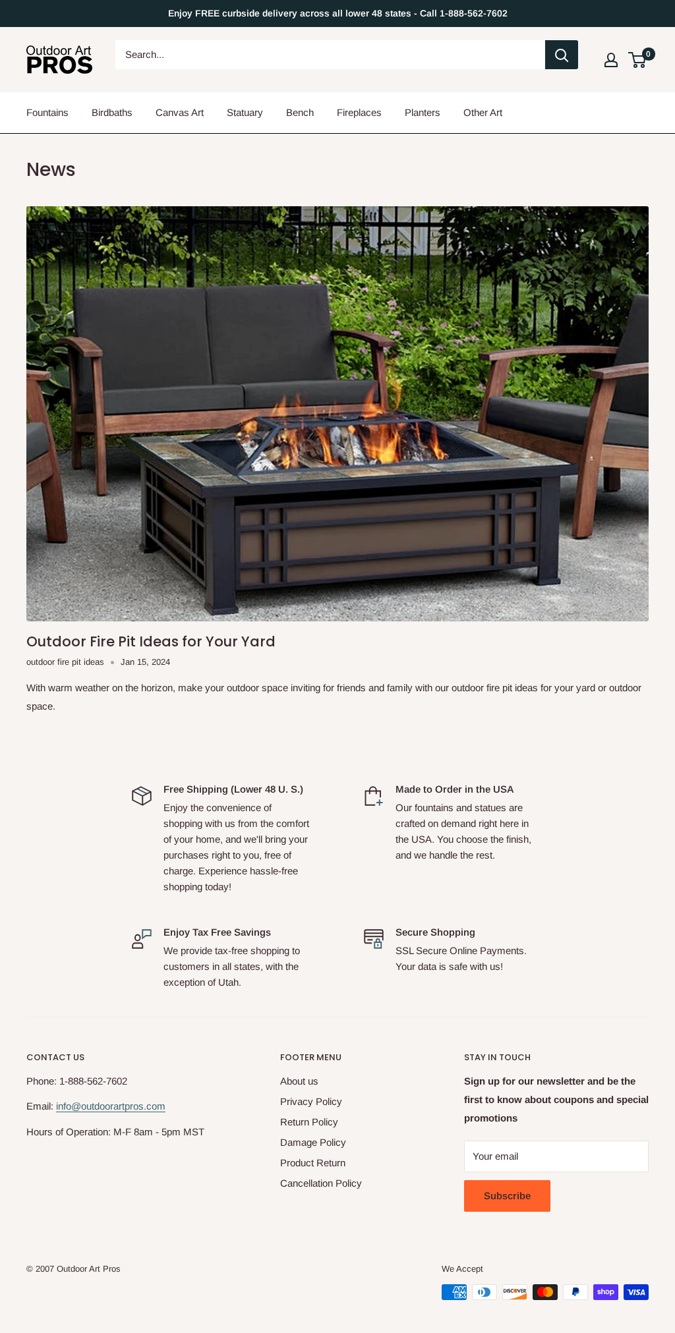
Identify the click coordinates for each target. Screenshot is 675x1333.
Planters (422, 112)
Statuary (245, 112)
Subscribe (507, 1195)
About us (299, 1081)
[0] (638, 60)
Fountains (47, 112)
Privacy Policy (311, 1101)
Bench (300, 112)
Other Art (482, 112)
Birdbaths (112, 112)
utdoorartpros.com (125, 1106)
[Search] (561, 54)
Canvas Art (180, 112)
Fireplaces (359, 112)
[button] (637, 60)
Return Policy (309, 1121)
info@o (71, 1106)
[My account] (611, 60)
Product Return (312, 1162)
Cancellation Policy (321, 1183)
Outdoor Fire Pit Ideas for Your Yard (151, 641)
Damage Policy (313, 1142)
